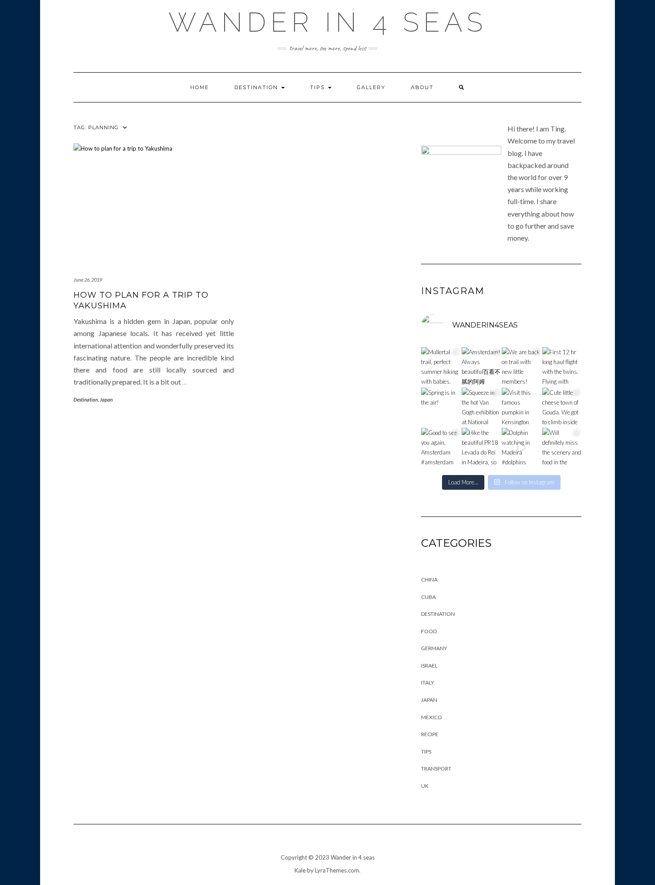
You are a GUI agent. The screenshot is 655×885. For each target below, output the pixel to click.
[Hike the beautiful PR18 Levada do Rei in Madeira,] (481, 447)
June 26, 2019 (88, 280)
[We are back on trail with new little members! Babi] (521, 367)
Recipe (429, 734)
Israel (429, 665)
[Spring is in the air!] (441, 407)
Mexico (431, 717)
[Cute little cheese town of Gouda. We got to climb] (562, 407)
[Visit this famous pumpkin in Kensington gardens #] (521, 407)
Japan (106, 399)
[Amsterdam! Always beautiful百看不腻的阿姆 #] (481, 367)
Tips (318, 87)
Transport (436, 768)
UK (425, 786)
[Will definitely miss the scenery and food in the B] (562, 447)
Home (199, 87)
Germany (434, 648)
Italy (427, 682)
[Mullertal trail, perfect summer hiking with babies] (441, 367)
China (429, 579)
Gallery (371, 87)
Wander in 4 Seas (327, 22)
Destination (257, 87)
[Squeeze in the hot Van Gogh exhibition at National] (481, 407)
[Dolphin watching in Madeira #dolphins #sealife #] (521, 447)
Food (429, 631)
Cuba (428, 597)
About (422, 87)
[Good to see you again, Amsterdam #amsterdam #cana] (441, 447)
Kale (300, 870)
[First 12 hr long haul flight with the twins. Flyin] (562, 367)
